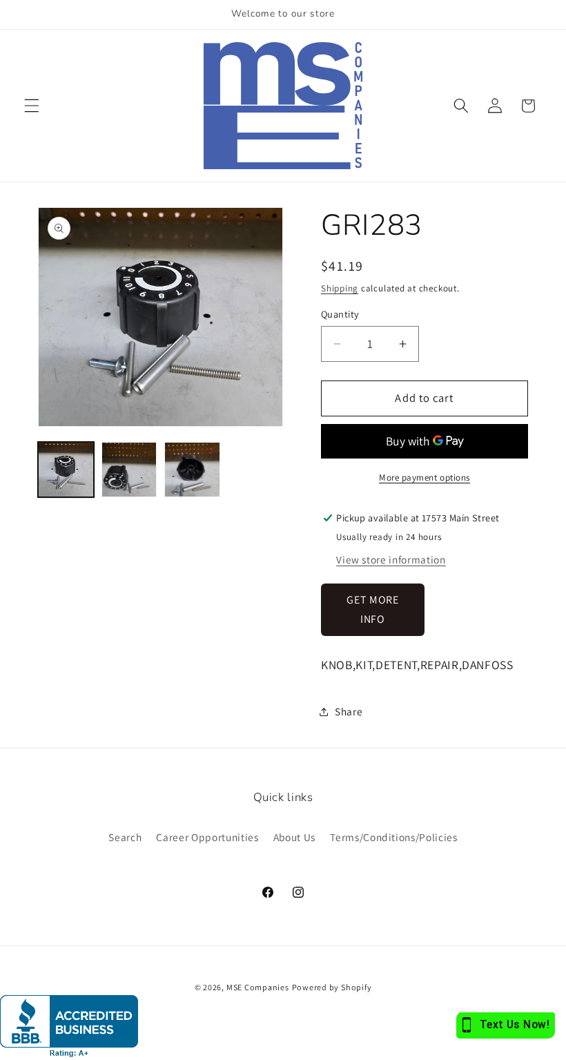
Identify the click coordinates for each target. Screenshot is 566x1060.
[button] (31, 105)
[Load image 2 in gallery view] (129, 470)
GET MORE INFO (372, 609)
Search (125, 837)
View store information (391, 559)
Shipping (339, 288)
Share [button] (348, 711)
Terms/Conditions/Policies (394, 837)
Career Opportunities (207, 837)
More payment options (424, 477)
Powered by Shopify (332, 987)
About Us (294, 837)
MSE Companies (257, 987)
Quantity (340, 313)
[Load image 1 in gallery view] (66, 470)
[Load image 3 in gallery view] (192, 470)
